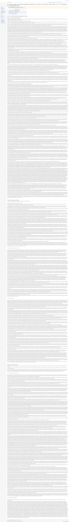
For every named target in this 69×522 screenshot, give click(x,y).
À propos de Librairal (15, 521)
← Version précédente (12, 7)
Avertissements (18, 521)
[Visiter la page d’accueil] (3, 3)
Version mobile (22, 521)
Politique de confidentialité (9, 521)
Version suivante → (22, 7)
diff (24, 7)
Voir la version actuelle (16, 7)
